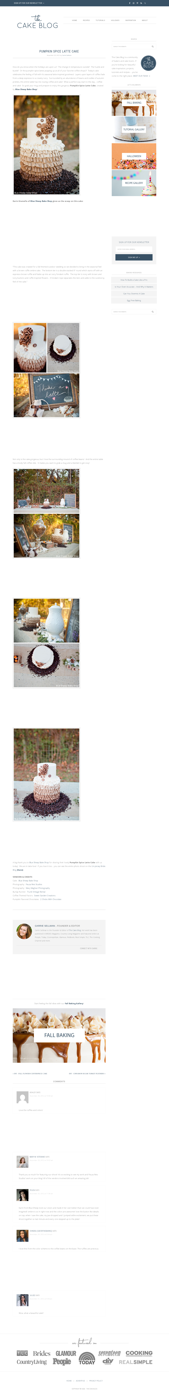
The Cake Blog (37, 21)
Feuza (32, 1190)
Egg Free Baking (134, 300)
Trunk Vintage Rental (36, 892)
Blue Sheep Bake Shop (26, 89)
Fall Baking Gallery (74, 1003)
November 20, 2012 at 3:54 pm (41, 1234)
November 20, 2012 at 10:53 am (41, 1160)
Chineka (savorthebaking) (41, 1231)
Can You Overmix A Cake (134, 293)
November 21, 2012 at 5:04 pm (41, 1299)
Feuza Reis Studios (34, 884)
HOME (69, 1381)
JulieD (32, 1295)
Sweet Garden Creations (44, 895)
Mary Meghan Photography (38, 888)
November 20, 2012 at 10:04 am (41, 1096)
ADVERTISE (80, 1381)
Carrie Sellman (45, 926)
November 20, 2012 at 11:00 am (41, 1194)
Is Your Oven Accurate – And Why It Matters (134, 286)
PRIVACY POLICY (96, 1381)
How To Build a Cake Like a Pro (134, 280)
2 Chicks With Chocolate (50, 899)
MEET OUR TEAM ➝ (141, 76)
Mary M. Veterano (37, 1157)
